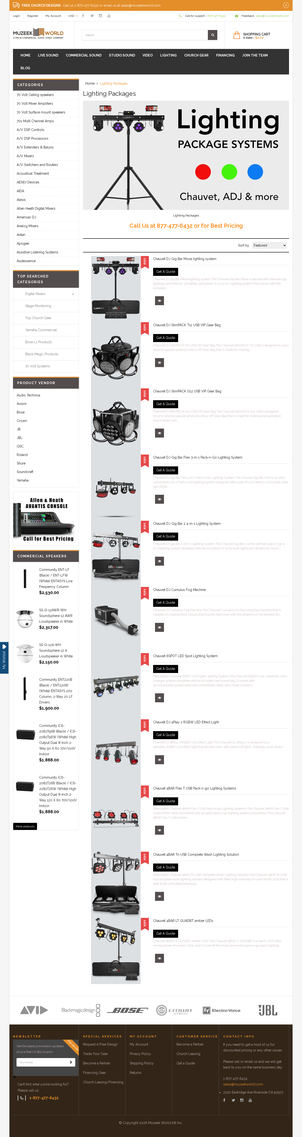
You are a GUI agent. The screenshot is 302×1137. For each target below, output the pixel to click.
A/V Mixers (25, 156)
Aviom (21, 404)
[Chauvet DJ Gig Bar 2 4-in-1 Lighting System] (116, 554)
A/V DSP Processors (32, 138)
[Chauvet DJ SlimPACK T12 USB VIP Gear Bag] (116, 355)
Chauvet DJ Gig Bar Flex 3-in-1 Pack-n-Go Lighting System (197, 457)
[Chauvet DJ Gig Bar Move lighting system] (116, 289)
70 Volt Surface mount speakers (41, 112)
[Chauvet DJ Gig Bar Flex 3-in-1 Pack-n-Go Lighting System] (116, 488)
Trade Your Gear (95, 1054)
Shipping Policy (142, 1063)
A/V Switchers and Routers (37, 165)
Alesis (21, 200)
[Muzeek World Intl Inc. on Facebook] (83, 15)
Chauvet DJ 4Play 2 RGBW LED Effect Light (186, 722)
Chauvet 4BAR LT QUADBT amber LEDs (183, 921)
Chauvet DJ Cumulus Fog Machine (179, 590)
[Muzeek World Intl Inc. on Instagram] (100, 15)
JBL (19, 438)
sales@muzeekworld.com (243, 1084)
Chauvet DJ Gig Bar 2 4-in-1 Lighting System (187, 523)
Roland (22, 455)
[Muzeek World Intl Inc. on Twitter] (92, 15)
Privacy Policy (140, 1054)
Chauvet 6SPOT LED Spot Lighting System (185, 656)
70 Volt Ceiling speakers (35, 95)
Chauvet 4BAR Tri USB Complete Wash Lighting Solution (196, 854)
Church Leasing (188, 1054)
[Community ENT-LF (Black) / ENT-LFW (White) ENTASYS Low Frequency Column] (25, 578)
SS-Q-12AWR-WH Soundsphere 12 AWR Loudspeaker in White (56, 615)
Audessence (26, 261)
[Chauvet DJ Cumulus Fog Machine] (116, 620)
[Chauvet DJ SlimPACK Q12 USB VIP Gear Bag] (116, 421)
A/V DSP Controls (30, 130)
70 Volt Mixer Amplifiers (35, 103)
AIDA (20, 191)
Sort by (243, 245)
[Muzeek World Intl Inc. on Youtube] (109, 15)
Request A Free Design (100, 1044)
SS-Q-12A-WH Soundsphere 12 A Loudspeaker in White (56, 650)
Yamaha (23, 480)
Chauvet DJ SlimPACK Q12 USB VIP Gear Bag (187, 391)
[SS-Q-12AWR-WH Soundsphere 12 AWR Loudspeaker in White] (25, 619)
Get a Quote (185, 1063)
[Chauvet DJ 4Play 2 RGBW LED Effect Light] (116, 752)
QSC (20, 446)
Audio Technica (28, 395)
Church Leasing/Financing (103, 1082)
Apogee (23, 243)
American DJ (26, 217)
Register (32, 15)
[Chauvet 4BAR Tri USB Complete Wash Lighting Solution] (116, 885)
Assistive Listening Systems (37, 252)
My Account (53, 15)
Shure (21, 463)
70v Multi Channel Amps (35, 121)
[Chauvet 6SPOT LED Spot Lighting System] (116, 686)
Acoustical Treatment (33, 173)
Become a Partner (96, 1063)
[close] (286, 5)
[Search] (212, 35)
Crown (22, 421)
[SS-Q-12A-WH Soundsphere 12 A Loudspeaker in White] (25, 654)
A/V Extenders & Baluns (35, 147)
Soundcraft (25, 472)
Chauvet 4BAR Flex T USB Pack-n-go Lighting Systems (194, 788)
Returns (135, 1073)
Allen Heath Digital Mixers (36, 208)
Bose (21, 412)
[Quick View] (159, 300)
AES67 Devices (28, 182)
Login (16, 15)
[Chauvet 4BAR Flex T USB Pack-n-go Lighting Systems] (116, 818)
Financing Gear (94, 1073)
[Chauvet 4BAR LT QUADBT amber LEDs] (116, 951)
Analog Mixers (27, 226)
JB (19, 429)
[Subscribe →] (71, 1062)
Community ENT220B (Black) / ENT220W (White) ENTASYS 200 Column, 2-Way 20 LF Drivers (56, 691)
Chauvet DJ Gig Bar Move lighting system (184, 259)
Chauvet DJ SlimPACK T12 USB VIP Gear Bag (187, 325)
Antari (21, 235)
